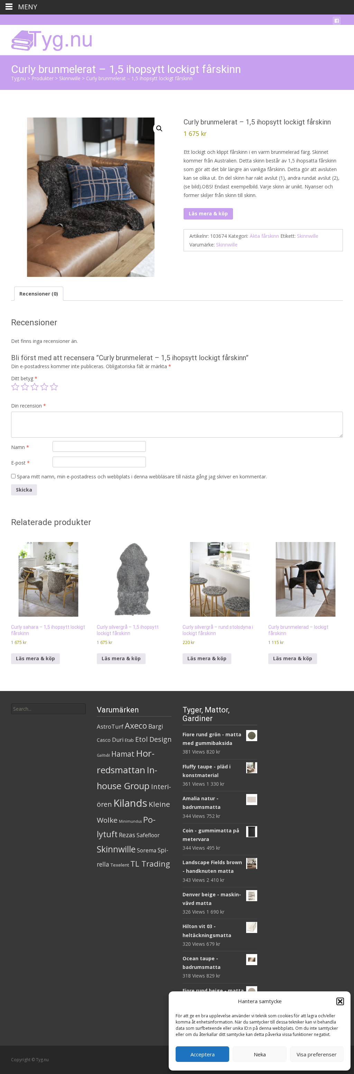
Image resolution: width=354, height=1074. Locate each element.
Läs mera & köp (208, 213)
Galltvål (103, 755)
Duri (117, 740)
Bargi (155, 726)
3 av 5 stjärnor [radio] (34, 387)
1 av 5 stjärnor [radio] (15, 387)
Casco (104, 740)
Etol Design (153, 739)
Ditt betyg (24, 378)
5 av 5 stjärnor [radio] (54, 387)
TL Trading (150, 863)
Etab (129, 740)
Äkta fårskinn (264, 236)
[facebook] (337, 22)
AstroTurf (110, 726)
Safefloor (148, 835)
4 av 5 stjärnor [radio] (44, 387)
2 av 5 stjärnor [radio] (25, 387)
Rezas (127, 835)
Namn (20, 447)
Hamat (122, 754)
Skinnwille (307, 236)
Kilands (130, 803)
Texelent (120, 865)
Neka (260, 1054)
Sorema (146, 850)
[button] (340, 1001)
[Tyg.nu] (46, 39)
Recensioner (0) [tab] (38, 293)
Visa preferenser (317, 1054)
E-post (20, 462)
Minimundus (130, 821)
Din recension (28, 405)
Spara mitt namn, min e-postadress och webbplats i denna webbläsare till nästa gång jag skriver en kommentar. (142, 476)
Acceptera (202, 1054)
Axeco (136, 725)
